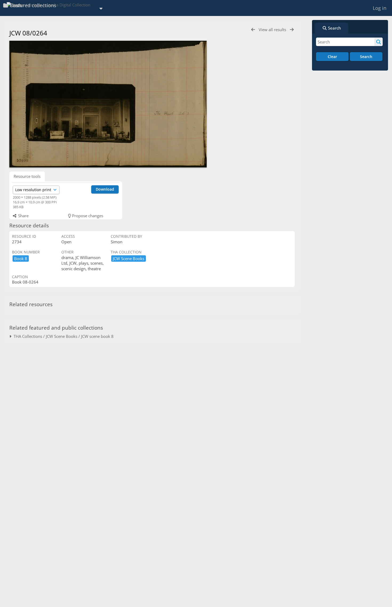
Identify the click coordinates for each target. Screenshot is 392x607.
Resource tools (27, 176)
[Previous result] (253, 29)
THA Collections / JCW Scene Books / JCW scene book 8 (62, 336)
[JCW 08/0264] (108, 104)
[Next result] (292, 29)
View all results (273, 29)
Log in (379, 8)
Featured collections (32, 5)
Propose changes (87, 215)
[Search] (378, 42)
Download (105, 189)
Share (23, 215)
